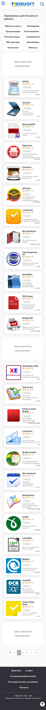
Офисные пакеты (13, 26)
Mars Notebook (29, 231)
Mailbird (25, 559)
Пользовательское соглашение (23, 682)
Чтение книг (13, 48)
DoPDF (25, 517)
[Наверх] (42, 706)
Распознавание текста (33, 31)
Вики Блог (16, 671)
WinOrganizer (28, 495)
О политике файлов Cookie (23, 676)
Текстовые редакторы (13, 37)
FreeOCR (26, 580)
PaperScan (27, 146)
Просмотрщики (13, 31)
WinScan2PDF (28, 124)
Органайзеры (33, 42)
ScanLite (26, 103)
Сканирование (33, 37)
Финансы (33, 48)
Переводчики (33, 26)
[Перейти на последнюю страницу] (36, 652)
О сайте (29, 671)
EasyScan (26, 167)
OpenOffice (27, 275)
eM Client (26, 188)
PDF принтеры (13, 42)
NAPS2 (25, 82)
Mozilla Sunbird (29, 452)
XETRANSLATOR (30, 366)
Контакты (24, 688)
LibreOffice (27, 538)
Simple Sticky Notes (28, 603)
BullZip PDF (27, 318)
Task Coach (27, 387)
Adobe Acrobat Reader (29, 410)
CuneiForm (27, 431)
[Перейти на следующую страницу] (31, 652)
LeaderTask (27, 210)
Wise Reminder (29, 473)
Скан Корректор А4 (29, 253)
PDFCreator (27, 296)
